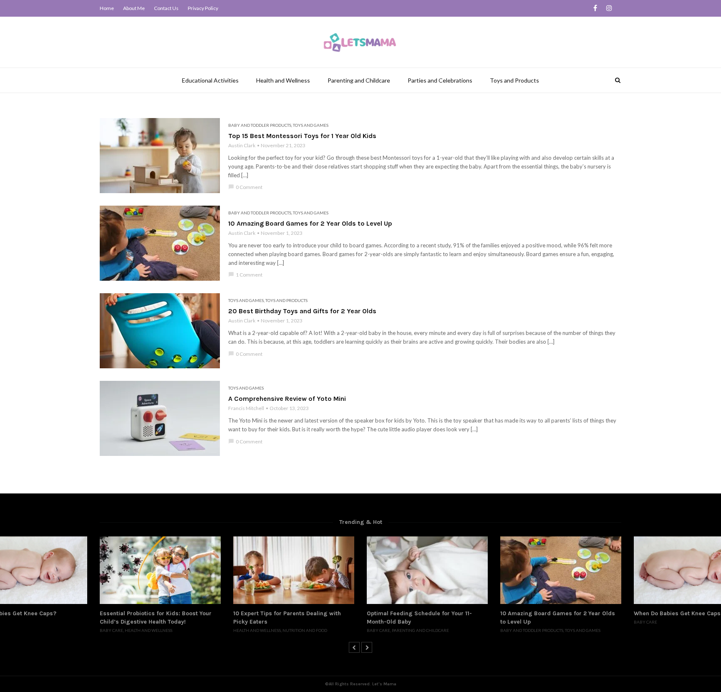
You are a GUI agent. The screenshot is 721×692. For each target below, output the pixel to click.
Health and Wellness (283, 80)
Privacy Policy (203, 8)
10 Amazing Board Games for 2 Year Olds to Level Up (310, 223)
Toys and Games (310, 125)
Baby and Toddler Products (259, 125)
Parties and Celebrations (440, 80)
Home (107, 8)
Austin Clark (241, 145)
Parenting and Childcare (359, 80)
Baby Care (111, 630)
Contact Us (166, 8)
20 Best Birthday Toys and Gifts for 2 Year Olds (302, 311)
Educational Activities (210, 80)
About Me (134, 8)
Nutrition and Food (304, 630)
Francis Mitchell (246, 408)
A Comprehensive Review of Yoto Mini (287, 399)
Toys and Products (514, 80)
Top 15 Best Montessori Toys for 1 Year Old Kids (302, 136)
